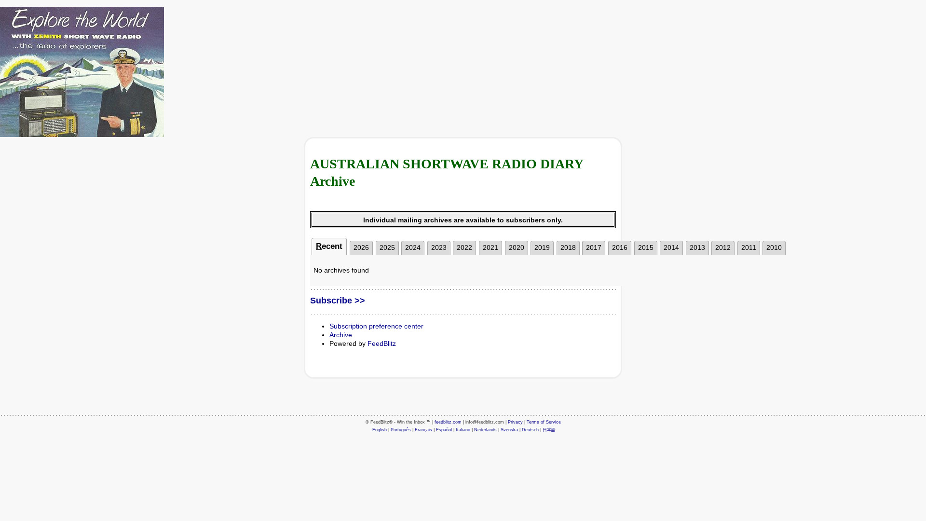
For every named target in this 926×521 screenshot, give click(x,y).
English (379, 429)
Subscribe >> (337, 300)
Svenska (509, 429)
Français (423, 429)
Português (401, 429)
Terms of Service (544, 422)
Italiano (463, 429)
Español (444, 429)
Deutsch (530, 429)
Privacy (515, 422)
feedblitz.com (448, 422)
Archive (340, 335)
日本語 (549, 429)
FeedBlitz (382, 343)
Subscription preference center (376, 326)
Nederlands (485, 429)
